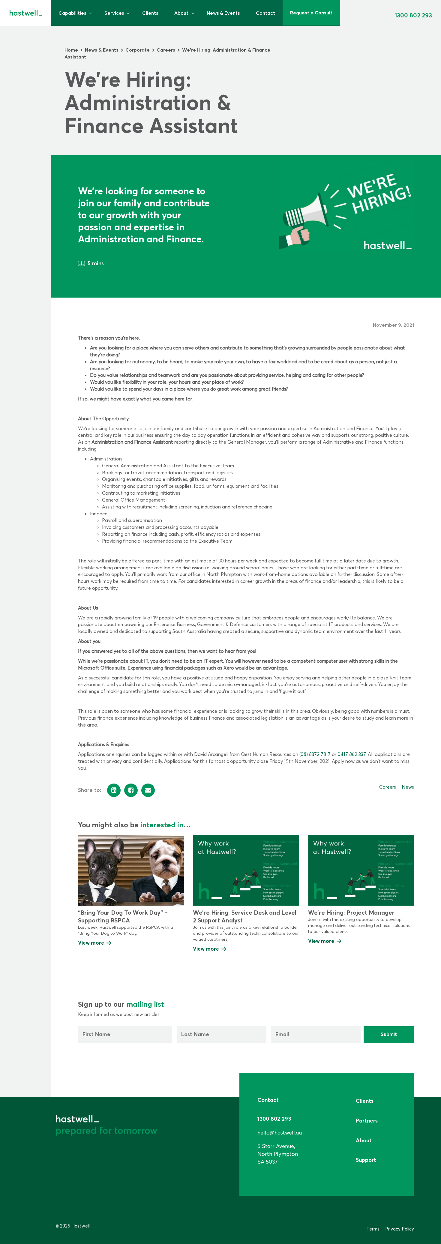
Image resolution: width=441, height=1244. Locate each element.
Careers (387, 787)
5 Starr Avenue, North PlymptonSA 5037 (277, 1154)
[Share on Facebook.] (131, 790)
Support (366, 1159)
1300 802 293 (413, 15)
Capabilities (72, 13)
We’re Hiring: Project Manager (351, 912)
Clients (150, 13)
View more (91, 943)
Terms (373, 1229)
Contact (265, 13)
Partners (367, 1120)
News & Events (223, 13)
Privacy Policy (399, 1229)
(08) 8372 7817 (315, 754)
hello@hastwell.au (279, 1132)
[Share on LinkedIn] (114, 790)
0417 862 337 (352, 754)
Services (114, 13)
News (408, 787)
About (181, 13)
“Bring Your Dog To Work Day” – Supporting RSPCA (123, 916)
